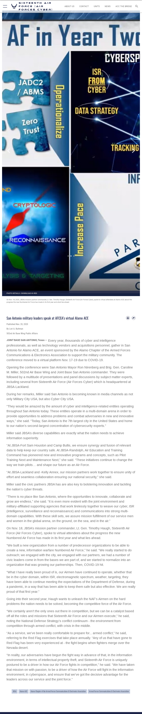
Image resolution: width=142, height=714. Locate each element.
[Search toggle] (137, 6)
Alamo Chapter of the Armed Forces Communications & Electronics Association (58, 691)
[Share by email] (133, 318)
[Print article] (128, 318)
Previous (9, 150)
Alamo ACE (23, 691)
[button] (4, 6)
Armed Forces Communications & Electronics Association (109, 691)
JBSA (14, 691)
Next (133, 150)
